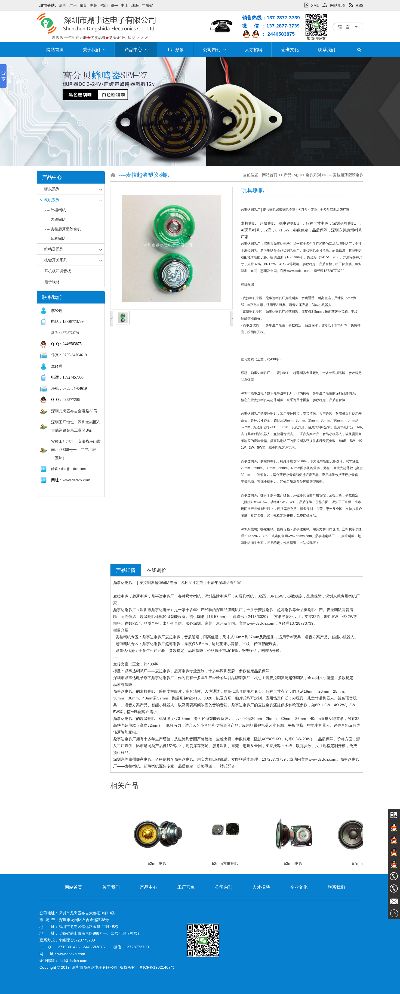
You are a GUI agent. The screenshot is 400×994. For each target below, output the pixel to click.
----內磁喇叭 (55, 219)
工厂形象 (175, 49)
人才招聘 (253, 49)
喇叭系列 (52, 200)
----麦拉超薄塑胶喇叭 (63, 229)
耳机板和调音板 (57, 271)
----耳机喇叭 (55, 238)
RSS (359, 5)
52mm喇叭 (125, 863)
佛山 (104, 5)
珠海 (135, 5)
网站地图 (337, 5)
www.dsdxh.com (76, 480)
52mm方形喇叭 (193, 863)
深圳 (62, 5)
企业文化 (290, 49)
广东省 (147, 5)
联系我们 (326, 49)
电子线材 (52, 282)
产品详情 (126, 570)
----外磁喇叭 (55, 210)
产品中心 (133, 49)
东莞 (83, 5)
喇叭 (271, 223)
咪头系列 (52, 189)
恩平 (114, 5)
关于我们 (91, 49)
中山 (124, 5)
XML (315, 5)
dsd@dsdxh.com (73, 469)
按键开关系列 (55, 260)
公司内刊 (211, 49)
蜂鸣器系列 (53, 249)
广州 (73, 5)
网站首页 (55, 49)
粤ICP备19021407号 (156, 967)
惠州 (93, 5)
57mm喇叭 (329, 863)
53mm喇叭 (261, 863)
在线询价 (156, 570)
